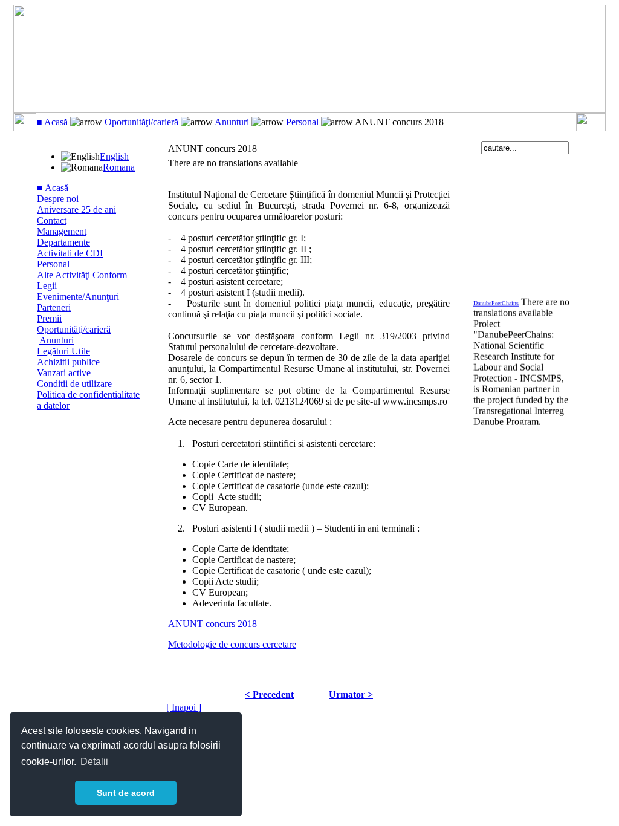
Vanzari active (64, 373)
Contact (51, 220)
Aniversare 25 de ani (76, 209)
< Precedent (269, 694)
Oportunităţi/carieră (141, 122)
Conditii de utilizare (74, 384)
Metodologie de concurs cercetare (232, 644)
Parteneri (54, 307)
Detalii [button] (94, 761)
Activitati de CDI (70, 253)
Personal (302, 122)
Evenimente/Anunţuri (78, 296)
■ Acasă (52, 122)
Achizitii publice (68, 362)
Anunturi (232, 122)
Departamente (63, 242)
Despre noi (58, 198)
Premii (49, 318)
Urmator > (351, 694)
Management (61, 231)
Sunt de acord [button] (126, 793)
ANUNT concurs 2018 (212, 624)
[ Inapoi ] (183, 707)
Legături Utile (63, 351)
